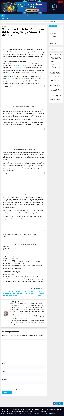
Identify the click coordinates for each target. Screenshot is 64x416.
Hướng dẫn (41, 15)
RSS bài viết (53, 36)
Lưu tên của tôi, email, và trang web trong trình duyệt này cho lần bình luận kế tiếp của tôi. (23, 389)
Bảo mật (19, 413)
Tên (3, 363)
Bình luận (5, 338)
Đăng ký (52, 30)
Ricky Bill (15, 302)
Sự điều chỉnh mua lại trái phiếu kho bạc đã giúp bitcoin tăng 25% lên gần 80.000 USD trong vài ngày (55, 98)
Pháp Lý (33, 15)
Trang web (4, 379)
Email (4, 371)
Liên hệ (57, 15)
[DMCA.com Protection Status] (52, 413)
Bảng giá (49, 15)
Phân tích (17, 15)
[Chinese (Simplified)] (59, 2)
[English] (60, 2)
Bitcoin (17, 65)
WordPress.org (54, 43)
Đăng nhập (5, 18)
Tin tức (8, 15)
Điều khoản (24, 413)
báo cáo (8, 76)
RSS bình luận (53, 40)
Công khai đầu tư (12, 413)
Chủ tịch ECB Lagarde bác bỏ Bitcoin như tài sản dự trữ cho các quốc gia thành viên (35, 293)
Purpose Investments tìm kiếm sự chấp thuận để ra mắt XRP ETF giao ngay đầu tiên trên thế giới (12, 293)
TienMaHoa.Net (45, 413)
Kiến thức (26, 15)
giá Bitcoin (7, 49)
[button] (62, 16)
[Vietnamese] (62, 2)
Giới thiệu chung (4, 413)
